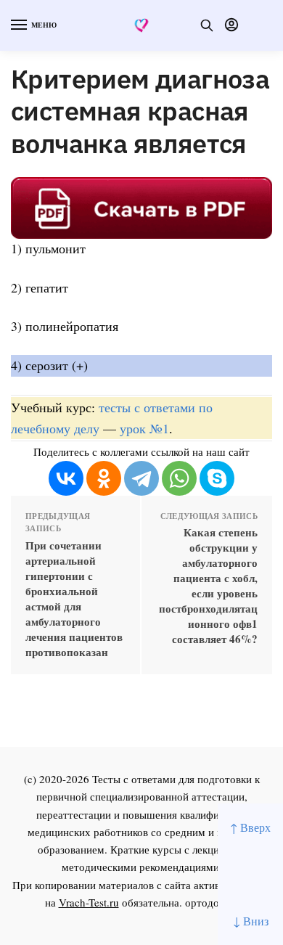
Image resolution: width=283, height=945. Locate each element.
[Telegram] (141, 478)
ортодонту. (212, 902)
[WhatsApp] (179, 478)
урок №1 (144, 428)
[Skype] (217, 478)
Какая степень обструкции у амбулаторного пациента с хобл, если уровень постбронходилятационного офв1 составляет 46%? (208, 586)
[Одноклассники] (103, 478)
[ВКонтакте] (66, 478)
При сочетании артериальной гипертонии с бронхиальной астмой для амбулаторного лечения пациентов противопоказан (74, 599)
